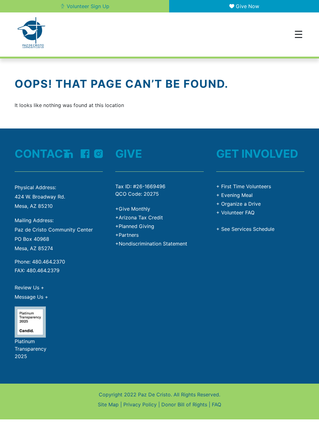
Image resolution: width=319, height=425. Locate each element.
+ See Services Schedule (245, 229)
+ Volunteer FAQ (235, 212)
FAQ (216, 404)
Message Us (31, 297)
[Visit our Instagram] (98, 153)
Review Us (29, 287)
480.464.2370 (48, 262)
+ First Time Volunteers (243, 186)
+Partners (127, 235)
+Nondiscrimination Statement (151, 244)
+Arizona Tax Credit (139, 217)
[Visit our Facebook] (85, 153)
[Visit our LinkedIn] (68, 153)
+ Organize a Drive (238, 204)
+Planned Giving (134, 226)
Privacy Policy (140, 404)
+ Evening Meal (234, 195)
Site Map (108, 404)
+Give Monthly (132, 209)
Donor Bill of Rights (184, 404)
